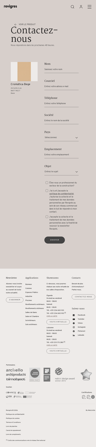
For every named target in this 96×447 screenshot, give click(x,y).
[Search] (72, 7)
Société (48, 115)
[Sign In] (81, 7)
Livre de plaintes (11, 426)
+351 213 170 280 (57, 342)
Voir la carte (51, 316)
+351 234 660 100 (58, 313)
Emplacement (53, 149)
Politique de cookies (13, 418)
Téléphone (50, 98)
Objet (47, 166)
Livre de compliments (13, 434)
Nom (47, 64)
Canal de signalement (13, 430)
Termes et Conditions (13, 422)
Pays (47, 132)
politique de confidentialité (61, 194)
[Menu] (90, 7)
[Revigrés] (10, 7)
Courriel (49, 81)
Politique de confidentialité (15, 414)
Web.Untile (91, 410)
